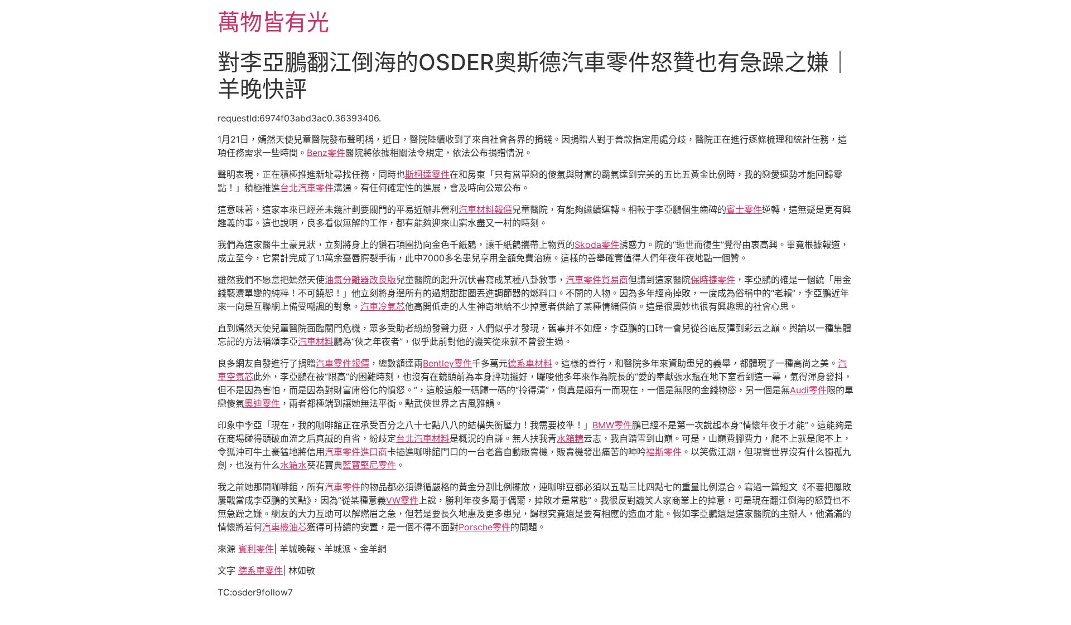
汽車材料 (316, 341)
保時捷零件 (713, 279)
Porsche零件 (484, 527)
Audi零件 (808, 389)
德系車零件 (260, 570)
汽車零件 (342, 486)
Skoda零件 (597, 244)
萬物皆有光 (273, 22)
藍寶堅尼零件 (369, 465)
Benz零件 (326, 152)
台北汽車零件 (307, 187)
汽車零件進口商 (356, 451)
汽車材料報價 (485, 209)
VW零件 (402, 500)
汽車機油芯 (284, 527)
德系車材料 (530, 363)
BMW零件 (612, 425)
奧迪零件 (262, 403)
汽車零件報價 (342, 363)
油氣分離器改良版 (360, 279)
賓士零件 (744, 209)
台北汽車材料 (423, 438)
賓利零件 (256, 548)
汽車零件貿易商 (597, 279)
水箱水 (293, 465)
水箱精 (570, 438)
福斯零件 (664, 451)
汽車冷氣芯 (382, 306)
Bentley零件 (447, 363)
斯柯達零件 (427, 174)
